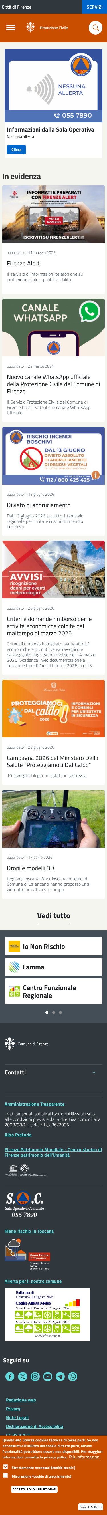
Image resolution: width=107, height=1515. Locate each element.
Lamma (33, 967)
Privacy (13, 1408)
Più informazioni (85, 1457)
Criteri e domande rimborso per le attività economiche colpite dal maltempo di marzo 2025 (49, 626)
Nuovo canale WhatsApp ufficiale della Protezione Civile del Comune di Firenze (53, 384)
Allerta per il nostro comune (33, 1281)
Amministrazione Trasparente (34, 1103)
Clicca (16, 149)
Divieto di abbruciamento (38, 504)
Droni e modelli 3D (30, 867)
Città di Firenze (16, 6)
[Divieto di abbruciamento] (53, 456)
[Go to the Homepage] (30, 27)
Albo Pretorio (18, 1134)
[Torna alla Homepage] (10, 1043)
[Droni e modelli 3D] (53, 819)
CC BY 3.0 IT (18, 1435)
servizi (94, 6)
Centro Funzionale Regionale (49, 991)
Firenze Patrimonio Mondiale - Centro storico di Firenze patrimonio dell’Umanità (53, 1152)
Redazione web (21, 1399)
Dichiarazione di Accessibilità (34, 1426)
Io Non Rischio (44, 946)
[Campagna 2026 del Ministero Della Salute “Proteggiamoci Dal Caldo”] (53, 708)
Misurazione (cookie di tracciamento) (41, 1476)
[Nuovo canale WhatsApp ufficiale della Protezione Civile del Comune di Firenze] (53, 327)
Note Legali (17, 1417)
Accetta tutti (91, 1506)
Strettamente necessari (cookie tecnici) (43, 1467)
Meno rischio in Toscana (29, 1231)
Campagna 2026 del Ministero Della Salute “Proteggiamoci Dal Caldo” (52, 761)
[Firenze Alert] (53, 214)
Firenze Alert (23, 263)
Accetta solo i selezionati (34, 1489)
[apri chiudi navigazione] (11, 29)
